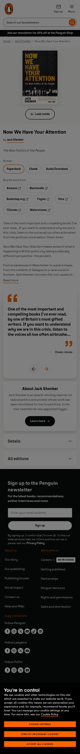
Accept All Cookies (40, 744)
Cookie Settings (40, 724)
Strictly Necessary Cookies (40, 734)
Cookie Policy (49, 714)
